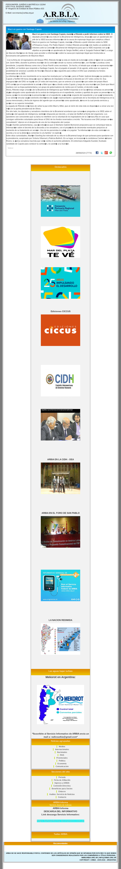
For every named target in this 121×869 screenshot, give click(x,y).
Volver (10, 148)
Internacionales (62, 749)
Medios (62, 746)
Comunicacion (62, 766)
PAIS (62, 755)
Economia (62, 764)
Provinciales (62, 758)
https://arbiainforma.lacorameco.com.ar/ (60, 821)
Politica (62, 761)
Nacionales (62, 752)
